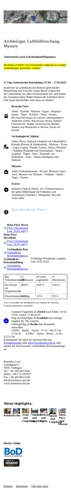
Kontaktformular (13, 342)
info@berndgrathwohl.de (41, 342)
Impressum (22, 486)
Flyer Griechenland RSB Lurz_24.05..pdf (20, 230)
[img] (36, 16)
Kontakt (8, 486)
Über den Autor (39, 486)
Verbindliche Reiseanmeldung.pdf (18, 254)
